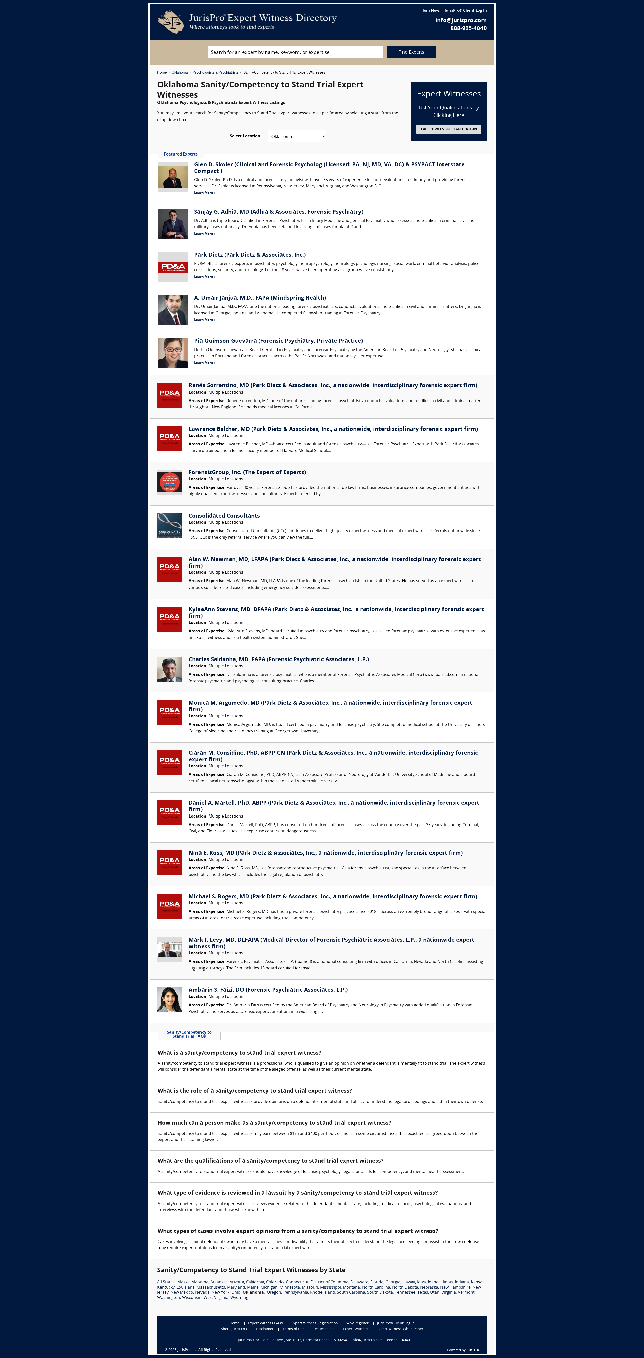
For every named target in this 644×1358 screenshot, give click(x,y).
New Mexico (182, 1293)
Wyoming (239, 1298)
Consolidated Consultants (224, 516)
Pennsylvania (295, 1293)
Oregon (274, 1293)
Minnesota (290, 1288)
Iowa (421, 1282)
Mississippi (330, 1288)
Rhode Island (322, 1293)
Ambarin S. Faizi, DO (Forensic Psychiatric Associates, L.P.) (268, 990)
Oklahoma (180, 72)
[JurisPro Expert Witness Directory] (247, 22)
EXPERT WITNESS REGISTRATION (449, 129)
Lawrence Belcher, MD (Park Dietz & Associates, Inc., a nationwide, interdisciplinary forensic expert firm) (333, 429)
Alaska (184, 1282)
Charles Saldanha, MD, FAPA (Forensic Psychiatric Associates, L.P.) (279, 660)
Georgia (392, 1282)
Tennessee (405, 1293)
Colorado (275, 1282)
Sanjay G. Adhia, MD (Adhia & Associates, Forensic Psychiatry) (278, 212)
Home (162, 72)
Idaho (433, 1282)
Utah (434, 1293)
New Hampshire (455, 1288)
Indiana (462, 1282)
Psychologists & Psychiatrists (215, 72)
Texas (422, 1293)
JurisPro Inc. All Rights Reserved (204, 1350)
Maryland (236, 1288)
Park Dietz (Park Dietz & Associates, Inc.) (250, 255)
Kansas (478, 1282)
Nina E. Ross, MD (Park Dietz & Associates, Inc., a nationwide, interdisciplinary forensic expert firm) (326, 853)
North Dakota (405, 1288)
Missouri (310, 1288)
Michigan (269, 1288)
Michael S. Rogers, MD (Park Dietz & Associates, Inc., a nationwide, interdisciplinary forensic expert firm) (333, 897)
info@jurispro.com (461, 21)
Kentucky (166, 1288)
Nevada (202, 1293)
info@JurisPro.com (367, 1340)
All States (166, 1282)
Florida (376, 1282)
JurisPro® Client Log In (466, 11)
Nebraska (429, 1288)
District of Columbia (329, 1282)
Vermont (466, 1293)
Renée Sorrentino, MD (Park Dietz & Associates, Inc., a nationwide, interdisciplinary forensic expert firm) (333, 386)
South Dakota (380, 1293)
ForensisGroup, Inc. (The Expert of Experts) (247, 473)
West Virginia (216, 1298)
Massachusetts (211, 1288)
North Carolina (376, 1288)
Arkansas (219, 1282)
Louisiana (186, 1288)
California (255, 1282)
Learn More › (204, 193)
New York (220, 1293)
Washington (168, 1298)
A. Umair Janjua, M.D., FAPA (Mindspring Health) (260, 298)
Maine (253, 1288)
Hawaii (409, 1282)
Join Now (431, 11)
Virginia (448, 1293)
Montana (351, 1288)
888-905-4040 (469, 29)
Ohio (235, 1293)
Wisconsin (192, 1298)
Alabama (200, 1282)
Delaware (359, 1282)
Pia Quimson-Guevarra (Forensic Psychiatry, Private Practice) (278, 341)
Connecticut (297, 1282)
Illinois (447, 1282)
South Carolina (351, 1293)
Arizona (237, 1282)
